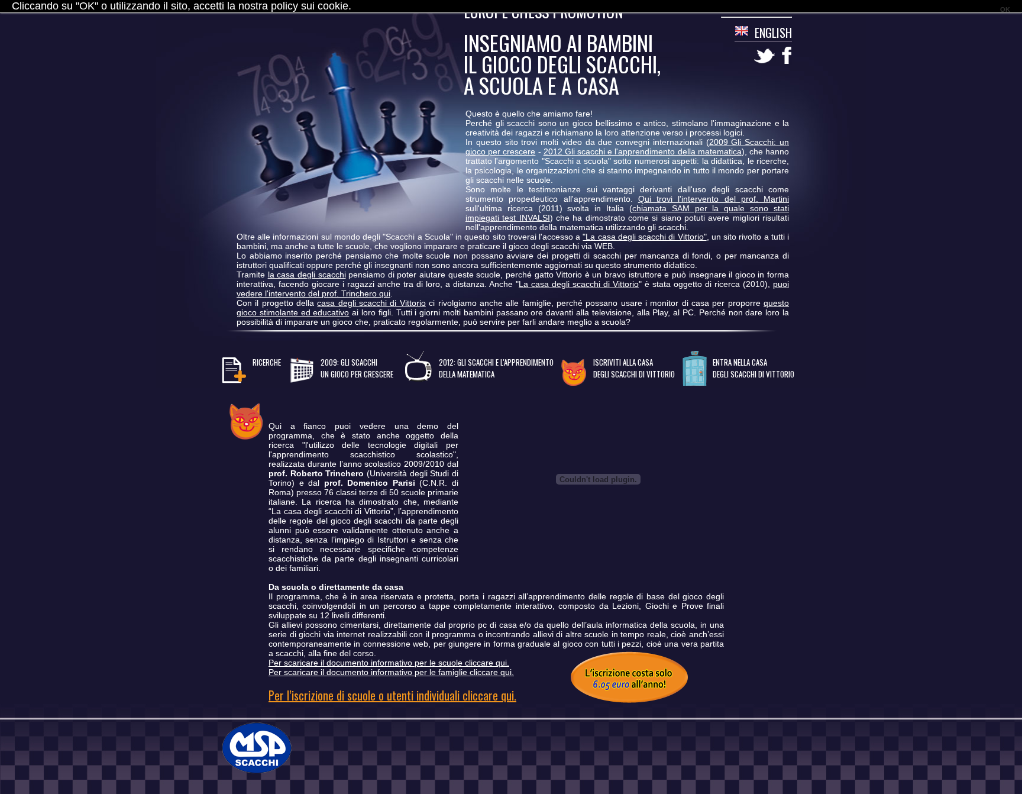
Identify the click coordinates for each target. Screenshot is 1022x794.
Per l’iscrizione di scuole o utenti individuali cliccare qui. (392, 695)
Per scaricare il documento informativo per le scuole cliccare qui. (389, 662)
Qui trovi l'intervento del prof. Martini (713, 199)
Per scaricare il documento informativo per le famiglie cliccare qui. (391, 672)
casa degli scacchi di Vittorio (371, 303)
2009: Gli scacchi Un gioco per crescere (357, 368)
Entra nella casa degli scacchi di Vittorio (753, 368)
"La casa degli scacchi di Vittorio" (644, 236)
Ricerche (267, 362)
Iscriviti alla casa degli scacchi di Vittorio (634, 368)
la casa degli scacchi (307, 274)
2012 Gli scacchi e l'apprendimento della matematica (643, 151)
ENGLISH (773, 32)
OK (1005, 9)
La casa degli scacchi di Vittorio (579, 284)
